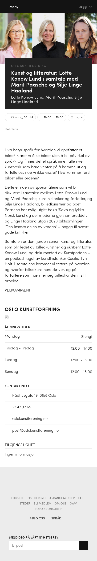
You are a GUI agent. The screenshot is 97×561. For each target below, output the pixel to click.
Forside (17, 498)
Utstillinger (36, 498)
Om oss (61, 503)
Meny (13, 7)
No (55, 525)
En (63, 525)
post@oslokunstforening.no (35, 430)
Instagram (42, 525)
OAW (73, 503)
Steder (25, 503)
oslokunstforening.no (30, 418)
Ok (83, 545)
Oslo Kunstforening (28, 65)
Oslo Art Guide (48, 6)
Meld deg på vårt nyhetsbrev (33, 537)
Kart (81, 498)
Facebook (25, 130)
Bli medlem (43, 503)
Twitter (33, 130)
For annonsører (48, 509)
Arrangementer (62, 498)
